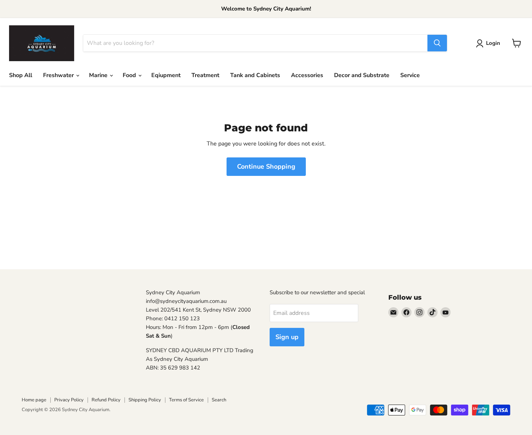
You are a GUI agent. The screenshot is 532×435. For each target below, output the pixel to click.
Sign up (287, 337)
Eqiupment (166, 75)
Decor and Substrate (361, 75)
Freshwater (59, 75)
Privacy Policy (69, 400)
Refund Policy (106, 400)
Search (219, 400)
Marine (99, 75)
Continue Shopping (266, 166)
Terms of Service (186, 400)
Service (410, 75)
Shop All (20, 75)
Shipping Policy (144, 400)
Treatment (205, 75)
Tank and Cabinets (255, 75)
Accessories (307, 75)
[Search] (437, 43)
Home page (34, 400)
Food (130, 75)
